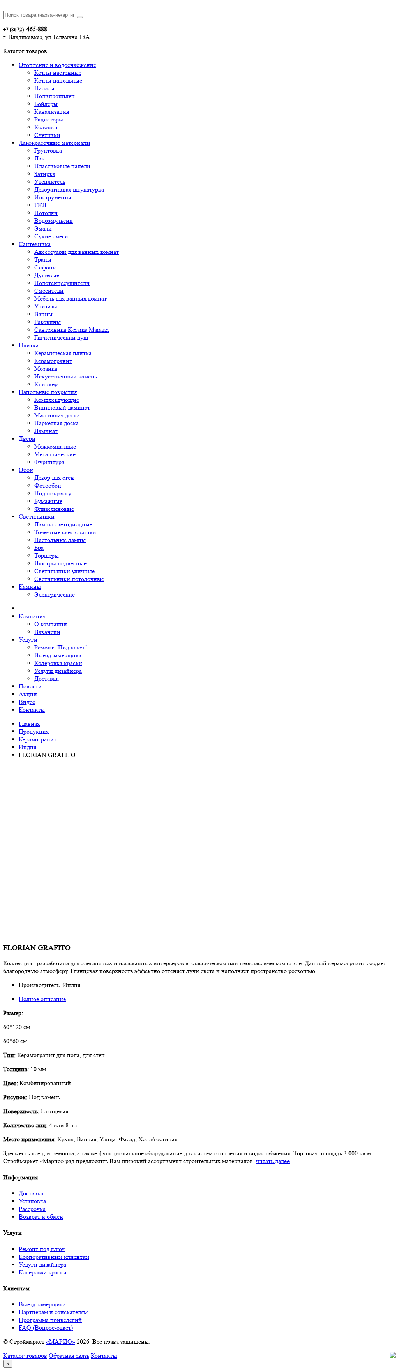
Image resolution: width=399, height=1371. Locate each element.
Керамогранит (53, 360)
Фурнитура (49, 462)
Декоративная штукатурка (69, 189)
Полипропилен (54, 96)
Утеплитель (49, 181)
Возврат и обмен (41, 1216)
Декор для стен (54, 477)
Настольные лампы (60, 540)
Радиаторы (48, 119)
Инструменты (52, 197)
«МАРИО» (60, 1341)
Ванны (43, 314)
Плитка (29, 345)
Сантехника (35, 244)
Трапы (42, 259)
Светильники (37, 516)
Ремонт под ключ (42, 1249)
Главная (29, 723)
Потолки (46, 212)
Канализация (51, 111)
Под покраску (52, 493)
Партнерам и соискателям (53, 1312)
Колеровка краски (58, 663)
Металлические (55, 454)
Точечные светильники (65, 532)
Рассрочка (32, 1209)
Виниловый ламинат (62, 407)
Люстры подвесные (60, 563)
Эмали (43, 228)
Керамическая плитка (63, 353)
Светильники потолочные (69, 579)
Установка (32, 1201)
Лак (39, 158)
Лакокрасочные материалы (54, 142)
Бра (39, 547)
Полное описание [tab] (42, 999)
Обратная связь (69, 1355)
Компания (32, 616)
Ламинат (46, 431)
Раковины (47, 322)
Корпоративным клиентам (54, 1256)
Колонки (46, 127)
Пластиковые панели (62, 166)
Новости (30, 686)
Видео (27, 702)
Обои (26, 469)
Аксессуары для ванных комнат (76, 251)
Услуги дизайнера (58, 670)
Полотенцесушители (62, 283)
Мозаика (45, 368)
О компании (50, 624)
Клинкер (46, 384)
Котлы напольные (58, 80)
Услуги (28, 639)
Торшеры (46, 555)
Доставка (46, 678)
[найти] (80, 17)
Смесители (49, 290)
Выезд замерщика (57, 655)
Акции (28, 694)
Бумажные (48, 501)
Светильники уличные (64, 571)
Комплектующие (56, 399)
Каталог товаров (25, 1355)
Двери (27, 438)
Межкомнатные (55, 446)
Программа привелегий (50, 1319)
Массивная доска (57, 415)
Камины (30, 586)
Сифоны (45, 267)
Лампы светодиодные (63, 524)
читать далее (273, 1161)
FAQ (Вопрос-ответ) (46, 1327)
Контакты (32, 709)
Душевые (46, 275)
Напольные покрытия (48, 392)
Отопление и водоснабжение (57, 65)
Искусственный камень (65, 376)
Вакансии (47, 631)
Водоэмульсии (53, 220)
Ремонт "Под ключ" (60, 647)
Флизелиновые (54, 508)
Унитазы (45, 306)
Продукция (34, 731)
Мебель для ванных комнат (70, 298)
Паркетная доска (56, 423)
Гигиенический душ (61, 337)
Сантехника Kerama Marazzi (71, 329)
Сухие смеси (51, 236)
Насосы (44, 88)
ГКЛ (40, 205)
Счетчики (47, 135)
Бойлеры (46, 103)
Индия (27, 747)
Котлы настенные (57, 72)
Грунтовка (48, 150)
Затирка (44, 174)
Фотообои (47, 485)
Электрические (54, 594)
